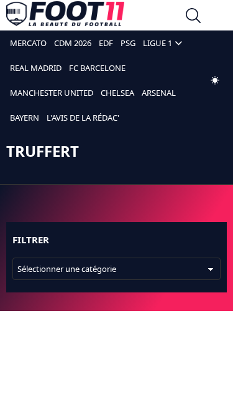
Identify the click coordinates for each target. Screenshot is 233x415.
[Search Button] (193, 17)
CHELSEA (117, 93)
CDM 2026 (72, 43)
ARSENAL (159, 93)
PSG (128, 43)
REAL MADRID (36, 68)
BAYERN (24, 118)
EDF (106, 43)
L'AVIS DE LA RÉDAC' (83, 118)
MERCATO (28, 43)
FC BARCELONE (97, 68)
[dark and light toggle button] (215, 80)
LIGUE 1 (157, 43)
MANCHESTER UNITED (51, 93)
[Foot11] (65, 16)
